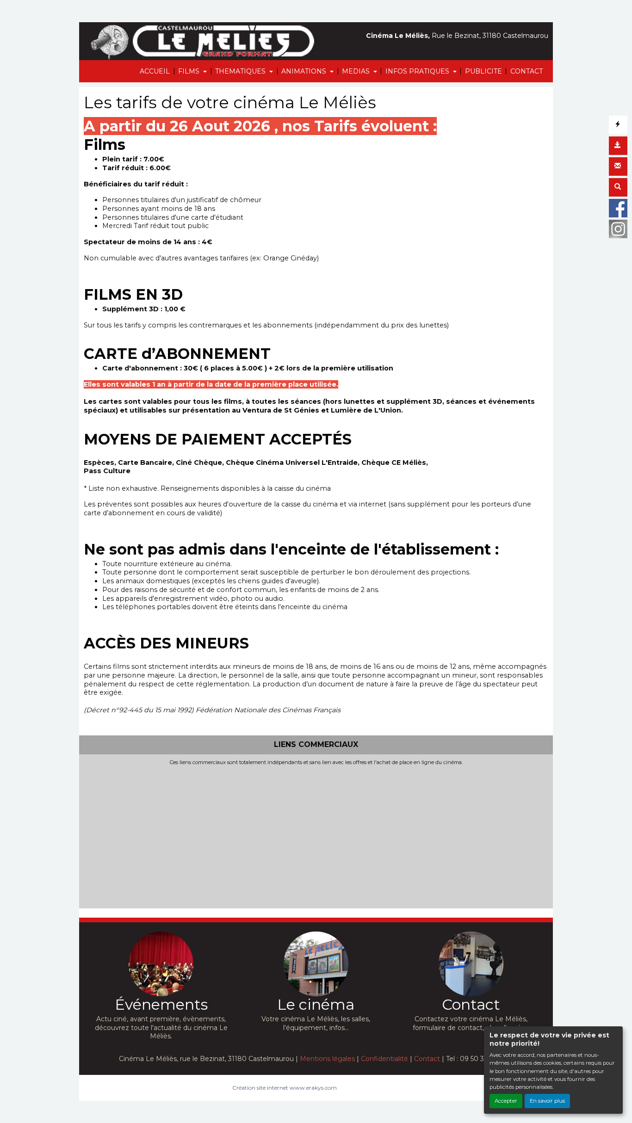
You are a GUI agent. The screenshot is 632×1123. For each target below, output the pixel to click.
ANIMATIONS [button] (304, 71)
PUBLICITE (483, 71)
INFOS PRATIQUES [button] (418, 71)
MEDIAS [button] (357, 71)
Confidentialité (384, 1059)
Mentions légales (327, 1059)
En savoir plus (547, 1101)
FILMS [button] (189, 71)
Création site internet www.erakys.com (284, 1087)
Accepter (506, 1101)
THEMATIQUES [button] (241, 71)
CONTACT (526, 71)
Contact (427, 1059)
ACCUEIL (155, 71)
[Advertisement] (316, 835)
